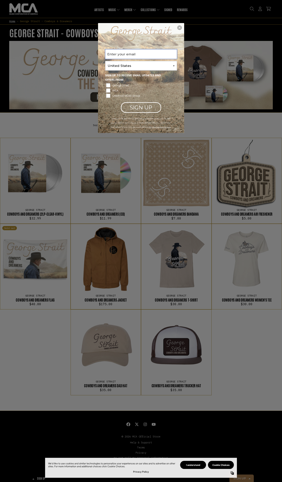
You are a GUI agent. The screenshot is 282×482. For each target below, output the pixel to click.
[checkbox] (141, 85)
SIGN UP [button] (141, 107)
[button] (179, 27)
